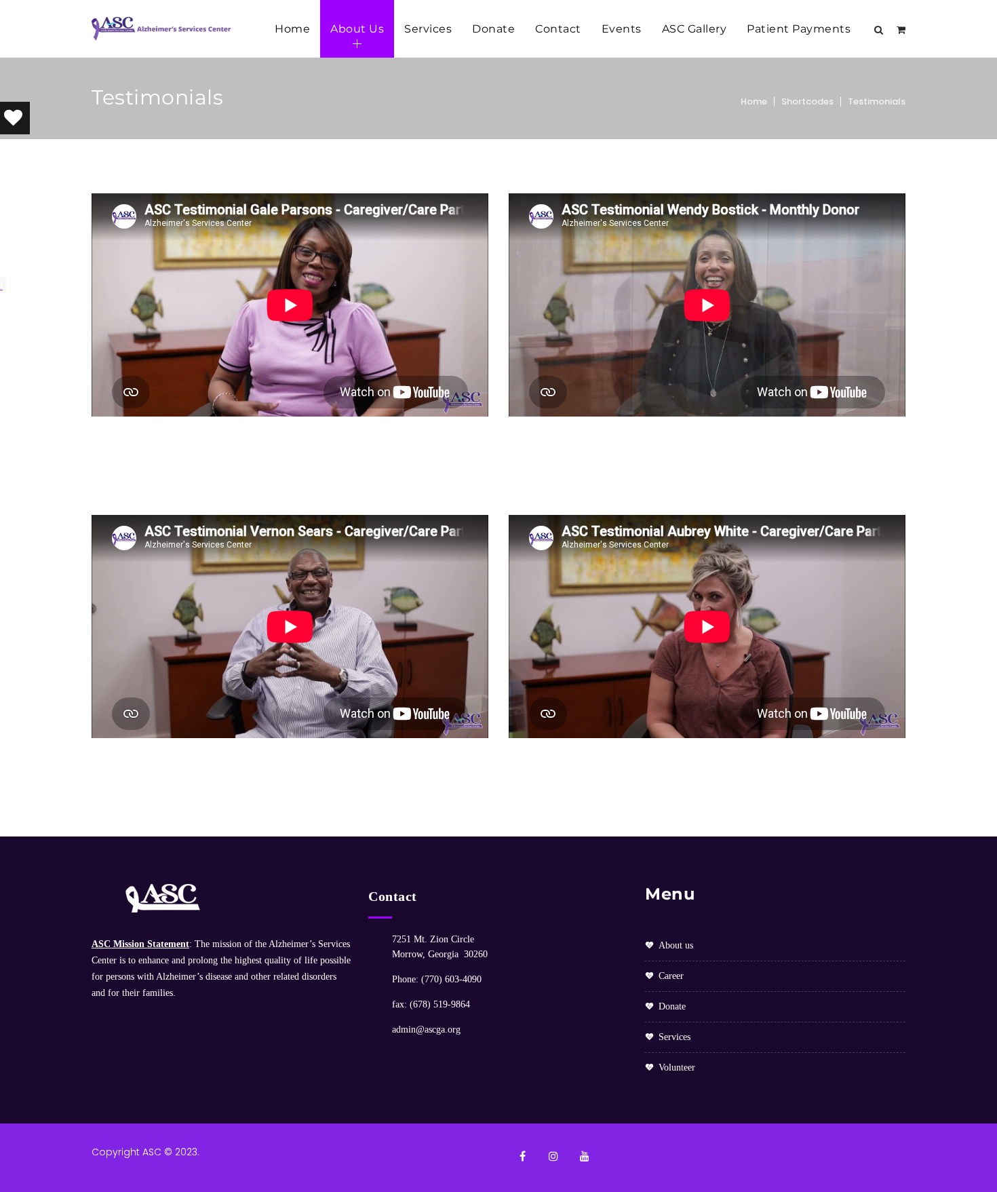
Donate (493, 28)
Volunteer (677, 1067)
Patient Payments (799, 28)
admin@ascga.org (426, 1029)
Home (292, 28)
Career (671, 976)
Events (622, 28)
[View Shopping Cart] (901, 30)
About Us (357, 28)
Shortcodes (807, 101)
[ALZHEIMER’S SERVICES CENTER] (162, 29)
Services (428, 28)
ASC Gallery (694, 28)
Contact (558, 28)
